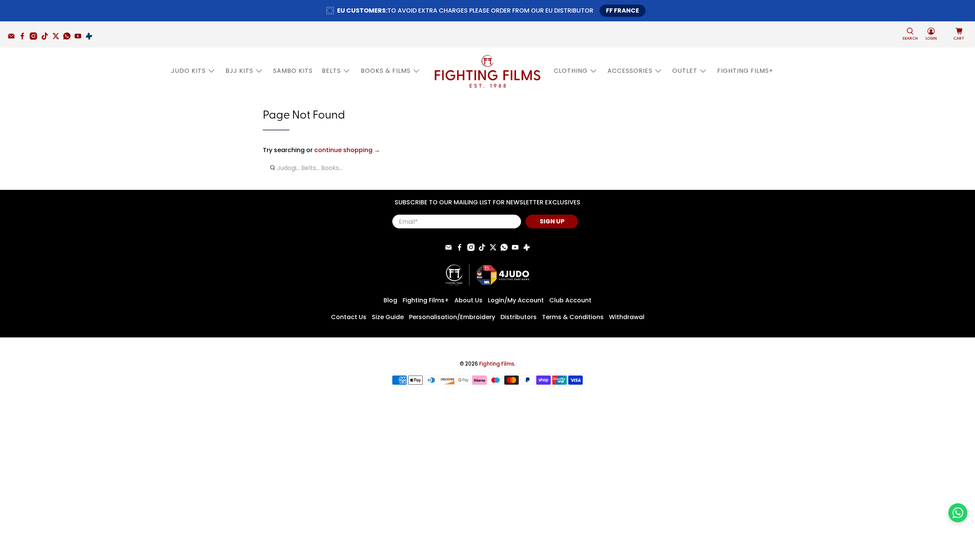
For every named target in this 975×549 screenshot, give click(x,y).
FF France (622, 10)
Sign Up (552, 221)
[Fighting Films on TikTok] (46, 38)
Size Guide (388, 317)
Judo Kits (188, 70)
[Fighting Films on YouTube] (79, 38)
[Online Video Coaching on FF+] (90, 38)
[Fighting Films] (487, 71)
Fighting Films (496, 364)
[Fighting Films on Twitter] (57, 38)
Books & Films (386, 70)
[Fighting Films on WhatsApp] (68, 38)
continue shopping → (347, 150)
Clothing (571, 70)
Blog (390, 300)
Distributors (518, 317)
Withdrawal (626, 317)
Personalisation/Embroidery (452, 317)
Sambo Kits (293, 70)
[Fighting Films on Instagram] (35, 38)
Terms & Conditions (573, 317)
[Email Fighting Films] (13, 38)
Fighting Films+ (745, 70)
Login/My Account (516, 300)
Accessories (629, 70)
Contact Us (348, 317)
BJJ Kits (239, 70)
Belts (331, 70)
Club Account (570, 300)
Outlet (684, 70)
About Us (468, 300)
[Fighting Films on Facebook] (24, 38)
